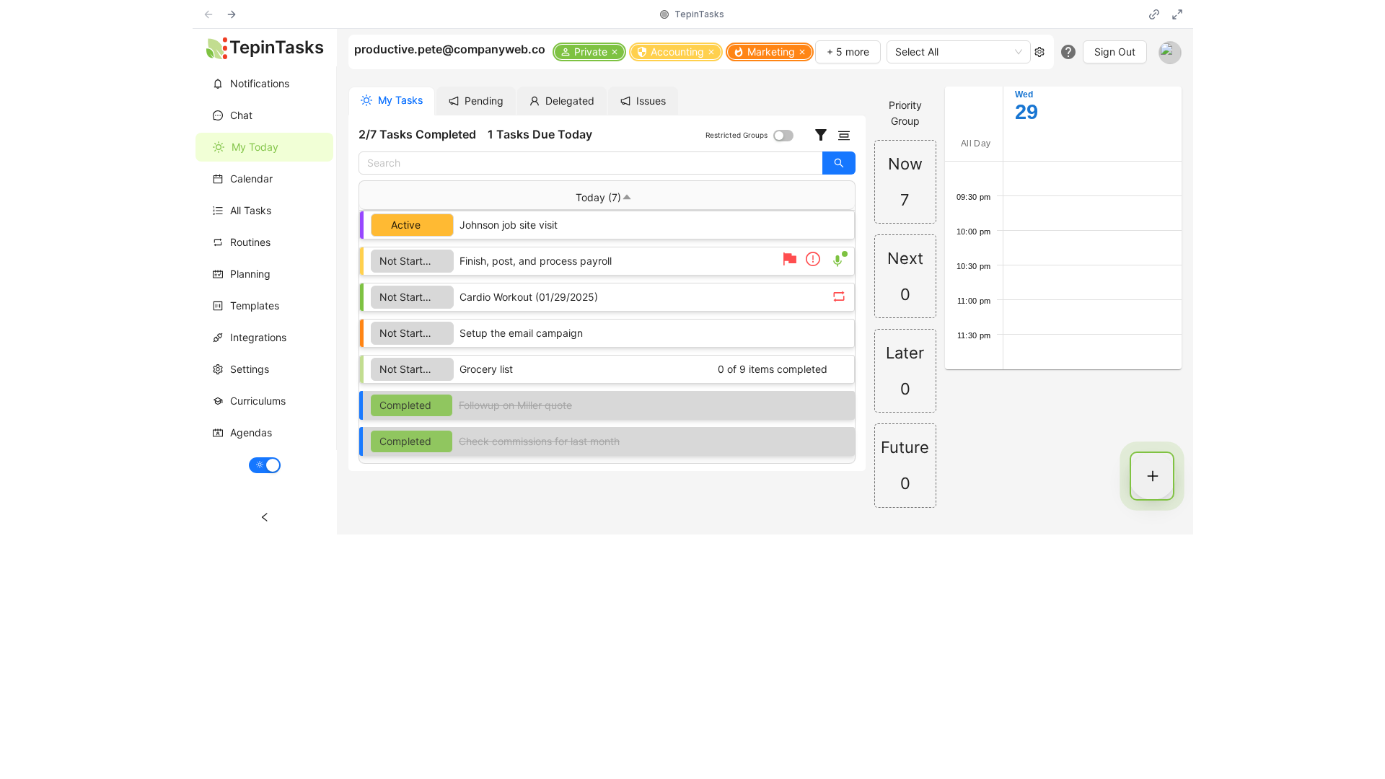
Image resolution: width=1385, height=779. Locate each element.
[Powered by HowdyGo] (664, 14)
